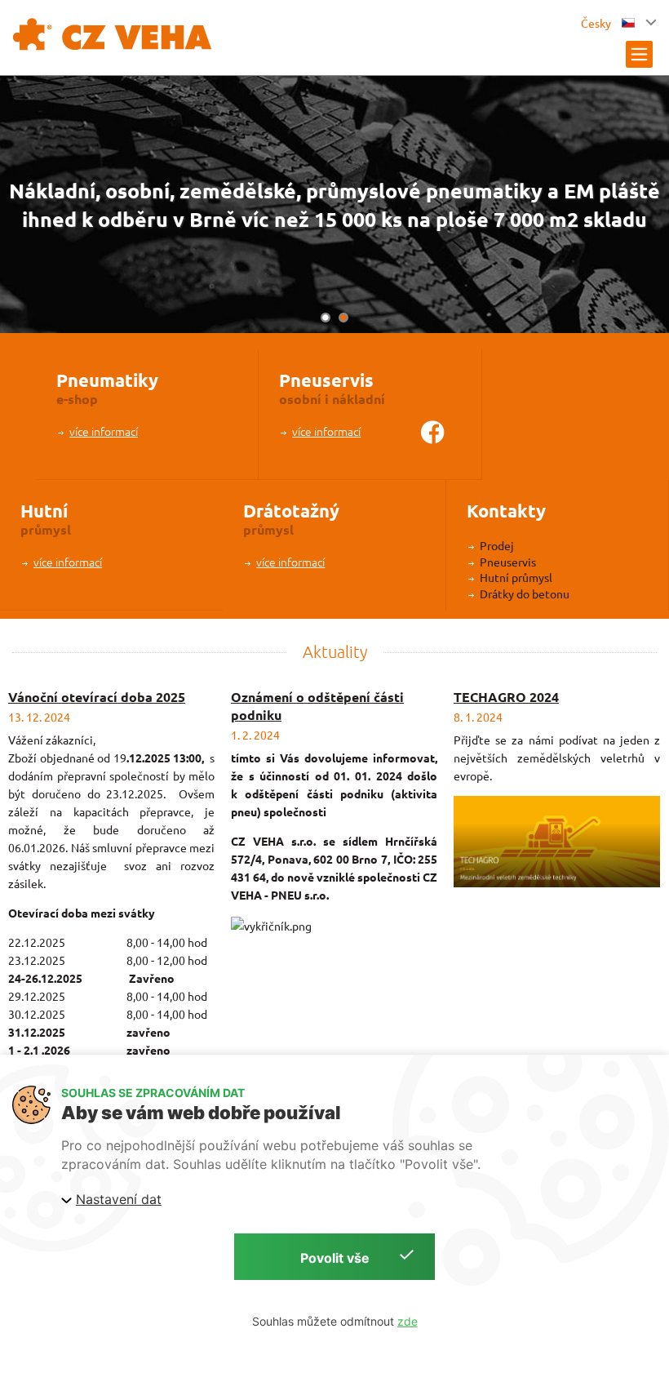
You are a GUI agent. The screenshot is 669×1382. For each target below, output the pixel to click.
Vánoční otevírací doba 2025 (96, 696)
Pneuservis (326, 380)
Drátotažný (291, 511)
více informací (103, 431)
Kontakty (506, 511)
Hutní (44, 511)
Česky (597, 23)
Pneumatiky (107, 380)
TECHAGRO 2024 (506, 696)
